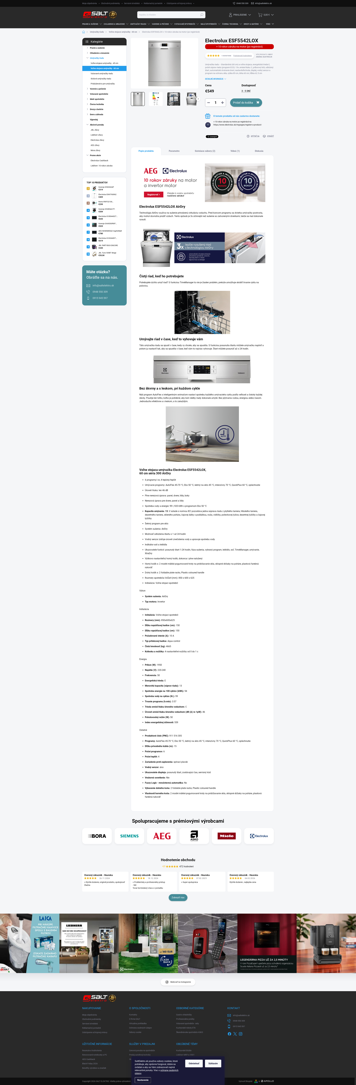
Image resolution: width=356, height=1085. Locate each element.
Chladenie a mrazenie (99, 53)
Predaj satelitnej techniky (140, 1055)
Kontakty (133, 1015)
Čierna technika (97, 104)
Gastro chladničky (184, 1015)
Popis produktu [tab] (146, 151)
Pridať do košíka (243, 102)
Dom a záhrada (96, 114)
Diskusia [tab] (259, 151)
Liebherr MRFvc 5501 (185, 1055)
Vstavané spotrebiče (99, 94)
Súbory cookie (135, 1032)
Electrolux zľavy (97, 140)
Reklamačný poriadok (153, 3)
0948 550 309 (100, 291)
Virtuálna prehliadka (138, 1023)
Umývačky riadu (97, 58)
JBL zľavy (95, 130)
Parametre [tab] (174, 151)
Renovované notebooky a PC (94, 1055)
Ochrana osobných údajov (140, 1028)
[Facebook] (229, 1033)
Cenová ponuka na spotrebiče (142, 1050)
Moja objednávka (89, 3)
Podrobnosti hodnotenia (242, 56)
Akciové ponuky (97, 125)
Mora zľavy (95, 150)
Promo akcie (95, 155)
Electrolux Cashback (99, 160)
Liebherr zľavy (97, 135)
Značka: (264, 57)
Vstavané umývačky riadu (102, 73)
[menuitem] (91, 24)
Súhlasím (213, 1063)
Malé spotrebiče (97, 99)
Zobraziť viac (178, 897)
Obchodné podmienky (110, 3)
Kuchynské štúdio (183, 1050)
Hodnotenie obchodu (178, 860)
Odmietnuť (194, 1063)
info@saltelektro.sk (103, 285)
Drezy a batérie (96, 109)
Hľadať (202, 15)
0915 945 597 (100, 298)
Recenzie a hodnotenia (92, 1050)
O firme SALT (134, 1019)
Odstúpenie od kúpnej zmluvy (179, 3)
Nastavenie (143, 1080)
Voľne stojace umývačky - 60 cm (105, 68)
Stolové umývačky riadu (101, 79)
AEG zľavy (95, 145)
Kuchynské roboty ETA (186, 1028)
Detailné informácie (214, 79)
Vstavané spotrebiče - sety (187, 1023)
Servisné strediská (132, 3)
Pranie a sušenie (97, 48)
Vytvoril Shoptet (245, 1081)
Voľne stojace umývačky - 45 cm (104, 63)
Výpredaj (94, 119)
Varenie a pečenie (98, 89)
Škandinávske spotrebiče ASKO (189, 1032)
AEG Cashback (88, 1059)
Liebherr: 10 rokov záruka (102, 166)
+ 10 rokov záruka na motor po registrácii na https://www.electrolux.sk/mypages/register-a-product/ (237, 125)
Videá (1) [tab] (235, 151)
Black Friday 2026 (90, 1063)
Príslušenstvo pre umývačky (103, 84)
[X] (235, 1033)
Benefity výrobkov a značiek (94, 1068)
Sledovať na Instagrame (180, 982)
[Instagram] (240, 1033)
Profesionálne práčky (185, 1019)
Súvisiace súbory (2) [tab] (205, 151)
